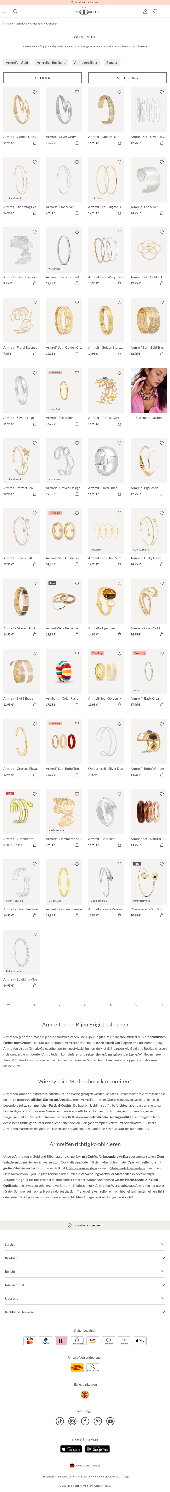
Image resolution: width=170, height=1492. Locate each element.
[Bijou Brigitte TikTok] (59, 1421)
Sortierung (127, 78)
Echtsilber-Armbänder (87, 1180)
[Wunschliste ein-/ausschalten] (35, 92)
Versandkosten (96, 1476)
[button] (145, 11)
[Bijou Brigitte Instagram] (72, 1421)
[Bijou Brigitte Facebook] (85, 1421)
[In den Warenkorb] (35, 143)
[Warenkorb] (165, 11)
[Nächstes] (161, 1005)
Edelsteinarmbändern (81, 1168)
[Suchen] (15, 11)
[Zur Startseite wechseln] (85, 10)
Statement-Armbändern (127, 1168)
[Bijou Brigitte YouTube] (110, 1421)
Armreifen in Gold (27, 1156)
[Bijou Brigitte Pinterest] (97, 1421)
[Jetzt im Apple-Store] (71, 1448)
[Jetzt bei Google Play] (97, 1448)
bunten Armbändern (46, 1054)
